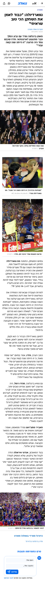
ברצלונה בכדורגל (32, 541)
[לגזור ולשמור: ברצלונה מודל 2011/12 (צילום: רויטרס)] (22, 512)
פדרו (41, 541)
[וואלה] (22, 3)
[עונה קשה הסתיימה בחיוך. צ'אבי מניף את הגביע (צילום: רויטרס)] (22, 130)
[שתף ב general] (4, 3)
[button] (34, 3)
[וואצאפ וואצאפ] (9, 3)
